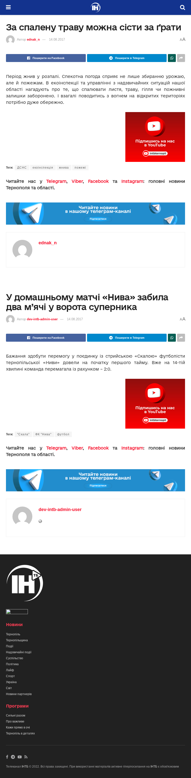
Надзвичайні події (18, 652)
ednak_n (33, 39)
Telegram (56, 181)
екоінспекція (43, 167)
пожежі (80, 167)
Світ (9, 688)
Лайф (10, 670)
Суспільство (14, 658)
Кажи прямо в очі (18, 727)
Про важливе (15, 721)
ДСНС (22, 167)
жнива (64, 167)
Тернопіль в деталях (20, 733)
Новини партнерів (19, 694)
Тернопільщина (17, 640)
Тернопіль (13, 634)
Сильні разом (15, 715)
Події (9, 646)
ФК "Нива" (43, 434)
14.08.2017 (57, 39)
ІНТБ (25, 766)
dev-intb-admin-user (42, 319)
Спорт (10, 676)
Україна (11, 682)
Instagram (132, 181)
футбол (63, 434)
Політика (12, 664)
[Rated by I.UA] (17, 613)
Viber (77, 181)
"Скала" (23, 434)
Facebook (98, 181)
